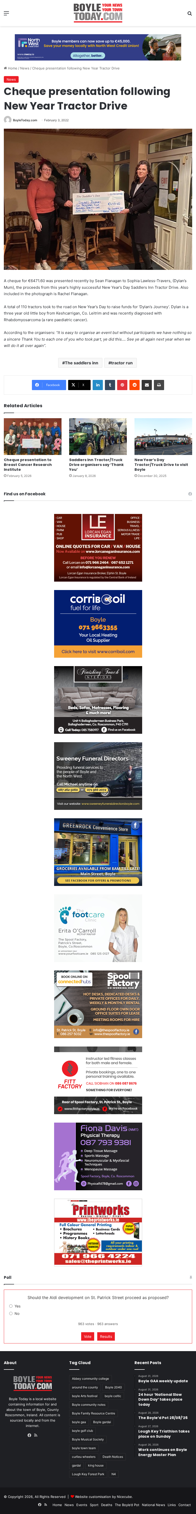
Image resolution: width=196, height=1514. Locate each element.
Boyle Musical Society (88, 1439)
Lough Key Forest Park (88, 1474)
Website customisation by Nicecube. (104, 1497)
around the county (85, 1387)
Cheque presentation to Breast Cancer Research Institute (28, 464)
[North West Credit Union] (98, 45)
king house (96, 1465)
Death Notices (113, 1457)
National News (153, 1505)
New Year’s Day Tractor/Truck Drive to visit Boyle (161, 464)
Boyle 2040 (113, 1387)
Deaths (106, 1505)
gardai (76, 1465)
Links (172, 1505)
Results (106, 1336)
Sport (94, 1505)
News (24, 68)
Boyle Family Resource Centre (93, 1413)
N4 (114, 1474)
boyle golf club (82, 1431)
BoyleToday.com (25, 120)
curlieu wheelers (83, 1457)
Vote (87, 1336)
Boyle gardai (102, 1422)
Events (81, 1505)
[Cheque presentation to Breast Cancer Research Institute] (33, 436)
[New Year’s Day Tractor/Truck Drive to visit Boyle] (163, 436)
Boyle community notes (88, 1405)
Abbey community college (90, 1378)
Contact (184, 1505)
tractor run (122, 362)
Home (12, 68)
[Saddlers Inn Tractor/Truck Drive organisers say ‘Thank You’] (98, 436)
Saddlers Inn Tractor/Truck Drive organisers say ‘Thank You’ (96, 464)
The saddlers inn (81, 362)
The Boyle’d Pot (127, 1505)
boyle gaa (79, 1422)
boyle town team (84, 1448)
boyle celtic (113, 1396)
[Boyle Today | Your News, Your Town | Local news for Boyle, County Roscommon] (98, 13)
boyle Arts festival (84, 1396)
